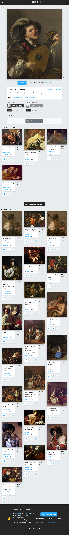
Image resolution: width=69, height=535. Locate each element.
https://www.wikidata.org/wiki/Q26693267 (23, 97)
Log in (49, 522)
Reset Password (56, 522)
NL (9, 154)
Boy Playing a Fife (8, 449)
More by (34, 204)
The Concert (28, 266)
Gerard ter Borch (52, 413)
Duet (4, 332)
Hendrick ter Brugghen (54, 89)
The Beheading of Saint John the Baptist (8, 487)
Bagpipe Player (7, 238)
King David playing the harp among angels (30, 302)
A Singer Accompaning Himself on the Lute (8, 284)
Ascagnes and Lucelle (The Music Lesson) (30, 394)
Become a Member (49, 514)
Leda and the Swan (30, 152)
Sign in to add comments (34, 121)
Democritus (51, 319)
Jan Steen (28, 355)
